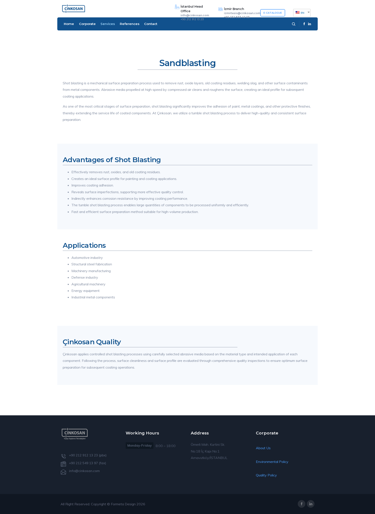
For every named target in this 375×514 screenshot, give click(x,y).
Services (107, 24)
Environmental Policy (272, 461)
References (129, 24)
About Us (263, 448)
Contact (150, 24)
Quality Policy (266, 475)
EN (302, 12)
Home (69, 24)
